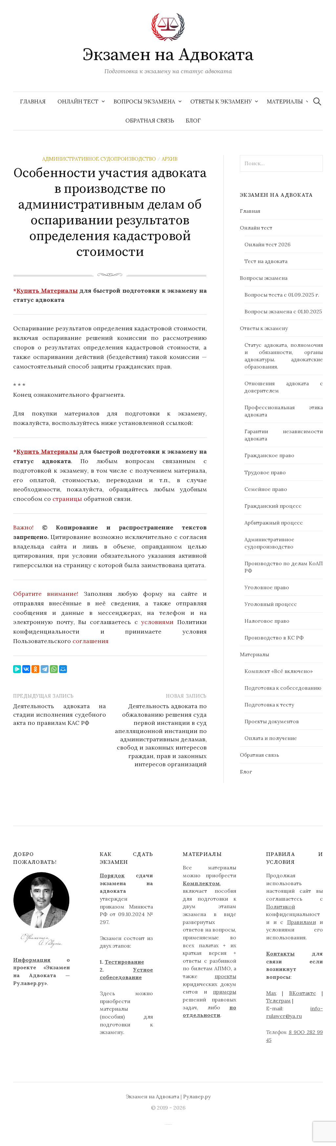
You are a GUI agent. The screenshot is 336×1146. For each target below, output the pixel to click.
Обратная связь (149, 120)
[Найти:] (317, 101)
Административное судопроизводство (99, 159)
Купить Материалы (47, 290)
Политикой (280, 906)
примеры (224, 991)
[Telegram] (45, 669)
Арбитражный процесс (273, 522)
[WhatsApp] (54, 669)
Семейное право (265, 489)
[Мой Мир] (63, 669)
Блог (193, 120)
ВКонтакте (302, 993)
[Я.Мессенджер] (17, 669)
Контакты (280, 953)
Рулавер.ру (197, 1096)
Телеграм (278, 1000)
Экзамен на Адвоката (168, 55)
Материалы (285, 101)
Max (271, 993)
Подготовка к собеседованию (282, 688)
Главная (33, 101)
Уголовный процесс (270, 604)
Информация (32, 959)
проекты (225, 976)
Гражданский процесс (273, 506)
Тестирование (124, 961)
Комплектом (201, 883)
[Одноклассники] (35, 669)
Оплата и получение (270, 738)
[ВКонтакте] (26, 669)
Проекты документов (271, 721)
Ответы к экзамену (221, 101)
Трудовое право (265, 472)
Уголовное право (266, 587)
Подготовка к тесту (269, 704)
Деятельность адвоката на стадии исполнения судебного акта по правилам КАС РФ (59, 714)
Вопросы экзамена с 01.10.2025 (283, 311)
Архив (170, 159)
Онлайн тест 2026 (267, 244)
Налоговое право (266, 621)
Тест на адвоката (265, 261)
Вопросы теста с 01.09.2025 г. (281, 294)
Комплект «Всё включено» (278, 671)
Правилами (301, 922)
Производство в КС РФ (274, 637)
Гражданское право (269, 455)
